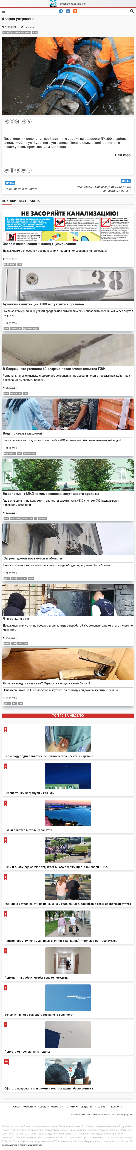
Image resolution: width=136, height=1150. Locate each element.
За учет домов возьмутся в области (32, 558)
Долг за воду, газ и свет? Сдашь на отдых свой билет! (46, 683)
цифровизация (30, 329)
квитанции (15, 329)
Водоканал (9, 264)
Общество (86, 1107)
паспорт (22, 579)
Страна (71, 1107)
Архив (6, 33)
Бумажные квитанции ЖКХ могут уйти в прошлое (43, 304)
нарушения (15, 393)
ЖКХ (35, 33)
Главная (15, 1107)
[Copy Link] (29, 121)
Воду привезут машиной (22, 433)
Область (56, 1107)
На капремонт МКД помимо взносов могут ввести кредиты (51, 494)
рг (36, 518)
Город (42, 1107)
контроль (22, 643)
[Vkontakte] (6, 121)
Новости (28, 1107)
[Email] (23, 121)
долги (7, 704)
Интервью (15, 518)
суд (25, 393)
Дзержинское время (21, 33)
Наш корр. (30, 27)
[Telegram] (17, 121)
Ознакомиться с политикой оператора (22, 1145)
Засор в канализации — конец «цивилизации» (40, 244)
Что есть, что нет (17, 619)
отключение (30, 454)
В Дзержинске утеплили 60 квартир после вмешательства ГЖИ (54, 369)
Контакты (116, 1107)
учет (31, 579)
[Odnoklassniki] (12, 121)
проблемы (27, 518)
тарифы (42, 518)
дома (7, 579)
